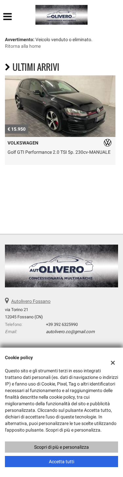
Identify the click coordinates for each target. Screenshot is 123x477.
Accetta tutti (61, 461)
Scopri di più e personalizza (61, 447)
